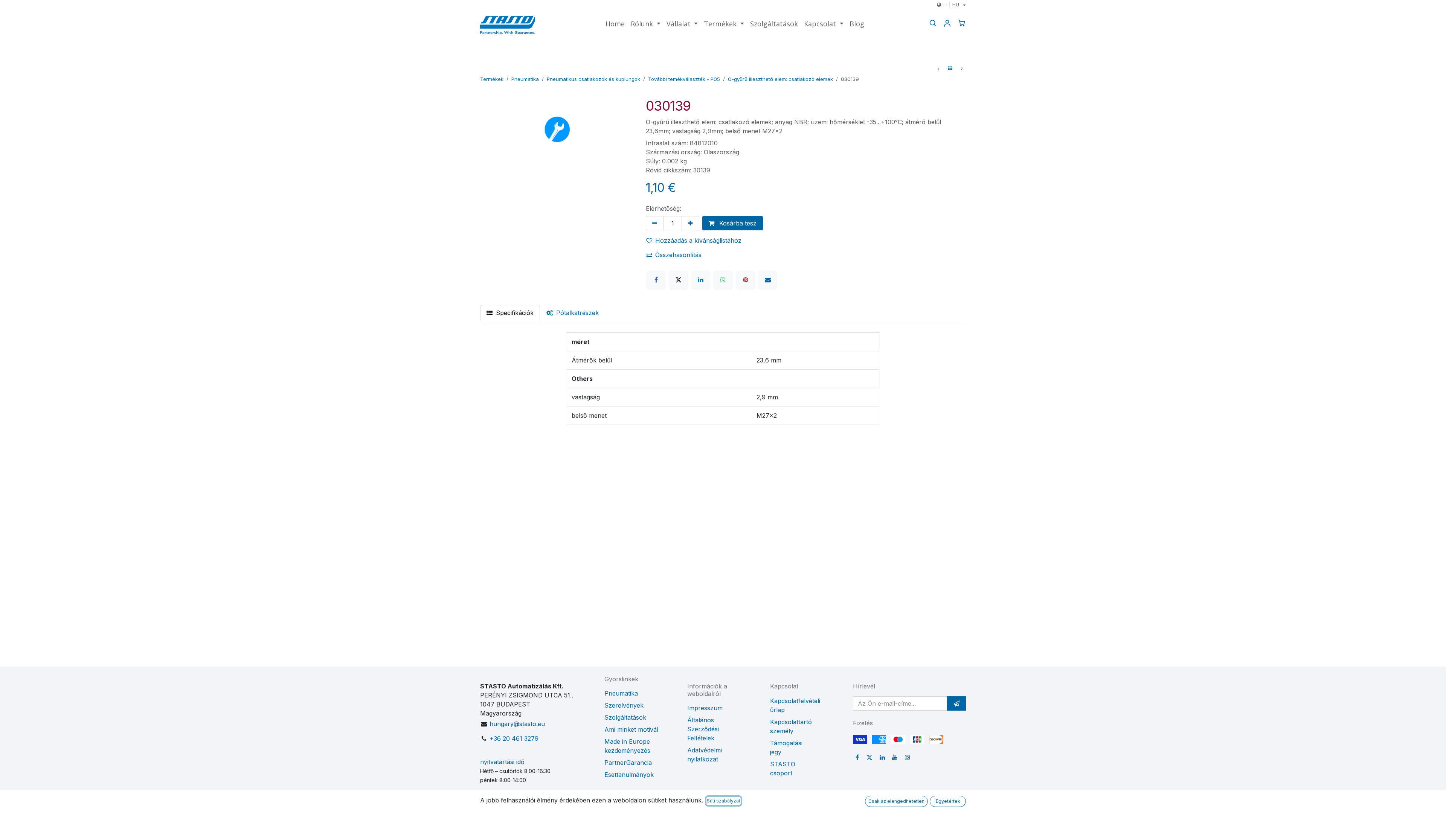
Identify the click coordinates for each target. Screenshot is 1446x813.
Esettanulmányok (629, 774)
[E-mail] (768, 280)
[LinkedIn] (701, 280)
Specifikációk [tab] (514, 313)
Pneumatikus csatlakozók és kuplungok (593, 79)
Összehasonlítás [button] (678, 255)
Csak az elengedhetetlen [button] (896, 801)
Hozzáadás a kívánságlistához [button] (698, 240)
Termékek (491, 79)
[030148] (962, 68)
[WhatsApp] (723, 280)
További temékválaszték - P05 (684, 79)
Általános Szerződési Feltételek (703, 729)
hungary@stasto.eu (517, 724)
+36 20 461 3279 (514, 738)
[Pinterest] (746, 280)
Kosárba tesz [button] (737, 223)
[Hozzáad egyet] (690, 223)
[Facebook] (656, 280)
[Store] (950, 68)
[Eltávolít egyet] (655, 223)
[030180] (938, 68)
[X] (679, 280)
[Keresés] (933, 23)
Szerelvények (624, 705)
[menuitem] (615, 24)
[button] (956, 703)
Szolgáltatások (625, 717)
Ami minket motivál (631, 729)
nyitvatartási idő (502, 762)
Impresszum (705, 708)
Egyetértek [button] (948, 801)
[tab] (572, 313)
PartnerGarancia (628, 762)
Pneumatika (525, 79)
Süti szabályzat (723, 801)
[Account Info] (947, 23)
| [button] (951, 5)
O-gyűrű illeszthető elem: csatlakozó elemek (780, 79)
